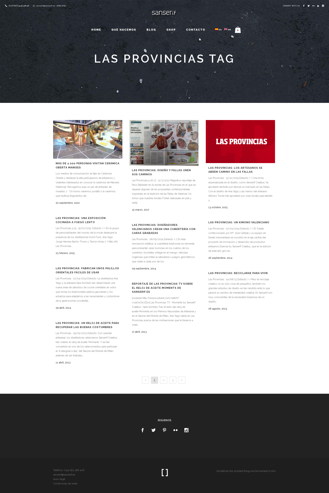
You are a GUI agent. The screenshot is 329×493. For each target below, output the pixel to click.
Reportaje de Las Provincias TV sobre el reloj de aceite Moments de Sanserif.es (162, 287)
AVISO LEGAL (61, 6)
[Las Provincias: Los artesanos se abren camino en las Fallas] (240, 141)
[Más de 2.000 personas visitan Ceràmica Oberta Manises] (87, 139)
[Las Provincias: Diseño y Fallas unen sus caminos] (164, 142)
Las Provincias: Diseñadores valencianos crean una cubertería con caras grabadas (164, 229)
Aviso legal (59, 479)
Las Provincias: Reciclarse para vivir (238, 273)
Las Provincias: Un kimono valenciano (238, 222)
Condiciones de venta (65, 483)
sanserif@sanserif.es (45, 6)
